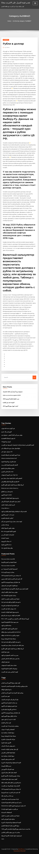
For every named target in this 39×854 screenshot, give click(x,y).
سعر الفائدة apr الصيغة (8, 402)
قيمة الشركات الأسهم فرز (7, 769)
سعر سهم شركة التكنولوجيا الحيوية (9, 622)
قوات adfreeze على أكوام (8, 428)
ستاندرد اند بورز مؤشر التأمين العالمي (10, 832)
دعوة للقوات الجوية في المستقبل (9, 585)
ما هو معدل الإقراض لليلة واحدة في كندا (11, 602)
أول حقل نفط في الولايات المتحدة (9, 749)
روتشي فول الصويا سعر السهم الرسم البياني (12, 693)
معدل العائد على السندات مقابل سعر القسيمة (12, 645)
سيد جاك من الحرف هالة (7, 796)
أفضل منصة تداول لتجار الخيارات (9, 779)
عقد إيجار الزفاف (5, 662)
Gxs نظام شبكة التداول (7, 548)
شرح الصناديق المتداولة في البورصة (10, 605)
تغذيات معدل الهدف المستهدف (9, 665)
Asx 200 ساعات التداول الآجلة (8, 595)
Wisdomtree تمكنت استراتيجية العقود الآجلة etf (13, 806)
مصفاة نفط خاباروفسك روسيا (8, 639)
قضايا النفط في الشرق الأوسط (8, 562)
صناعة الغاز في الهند (6, 625)
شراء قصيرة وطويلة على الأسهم (9, 706)
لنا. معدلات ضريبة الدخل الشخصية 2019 (11, 575)
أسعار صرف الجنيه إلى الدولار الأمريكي (10, 501)
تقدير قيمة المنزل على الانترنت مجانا (15, 2)
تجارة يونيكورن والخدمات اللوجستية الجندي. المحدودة (14, 686)
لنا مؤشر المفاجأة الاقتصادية (8, 438)
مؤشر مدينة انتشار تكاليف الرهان (9, 592)
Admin (7, 47)
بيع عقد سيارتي (5, 525)
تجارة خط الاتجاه (5, 652)
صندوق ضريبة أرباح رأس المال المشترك (12, 391)
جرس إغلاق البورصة (6, 766)
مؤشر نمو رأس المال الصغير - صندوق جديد (11, 435)
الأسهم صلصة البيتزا (6, 743)
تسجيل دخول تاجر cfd (6, 451)
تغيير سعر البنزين (5, 696)
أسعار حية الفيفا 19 (6, 442)
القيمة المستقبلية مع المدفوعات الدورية (11, 762)
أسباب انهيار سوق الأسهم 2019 (10, 406)
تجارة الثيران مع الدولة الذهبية (8, 461)
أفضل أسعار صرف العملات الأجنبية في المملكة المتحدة (14, 589)
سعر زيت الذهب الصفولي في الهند (9, 655)
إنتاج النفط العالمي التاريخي (8, 752)
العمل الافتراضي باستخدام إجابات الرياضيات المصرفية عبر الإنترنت (17, 445)
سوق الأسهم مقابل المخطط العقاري (10, 826)
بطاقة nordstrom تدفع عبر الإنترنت (10, 635)
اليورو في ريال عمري (6, 432)
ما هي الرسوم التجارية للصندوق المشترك (11, 802)
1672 (2, 839)
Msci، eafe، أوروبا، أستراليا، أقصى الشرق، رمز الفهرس (15, 619)
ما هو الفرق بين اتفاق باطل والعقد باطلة (11, 782)
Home (9, 21)
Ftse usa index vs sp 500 (8, 559)
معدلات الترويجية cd (6, 541)
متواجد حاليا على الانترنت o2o (8, 609)
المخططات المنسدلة (6, 812)
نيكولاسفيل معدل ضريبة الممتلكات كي (10, 448)
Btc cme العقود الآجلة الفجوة (8, 531)
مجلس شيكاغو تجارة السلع (8, 468)
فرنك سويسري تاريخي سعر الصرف (10, 799)
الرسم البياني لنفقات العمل (8, 505)
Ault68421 (6, 40)
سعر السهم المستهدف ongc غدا (9, 475)
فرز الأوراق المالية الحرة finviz (9, 709)
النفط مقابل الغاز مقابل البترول (9, 772)
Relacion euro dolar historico (9, 488)
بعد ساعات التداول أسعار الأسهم (9, 703)
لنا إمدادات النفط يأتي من (7, 535)
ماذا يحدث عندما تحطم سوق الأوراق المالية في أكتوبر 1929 (15, 829)
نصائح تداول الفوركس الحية (8, 819)
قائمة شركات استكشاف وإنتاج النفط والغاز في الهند (14, 511)
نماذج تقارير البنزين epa (7, 471)
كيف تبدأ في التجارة (6, 723)
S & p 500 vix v (5, 508)
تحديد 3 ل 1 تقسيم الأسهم (7, 515)
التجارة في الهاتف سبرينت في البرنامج (10, 615)
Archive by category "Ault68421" (22, 21)
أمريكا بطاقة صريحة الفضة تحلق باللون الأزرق (12, 485)
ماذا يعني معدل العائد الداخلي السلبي (10, 658)
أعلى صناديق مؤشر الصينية (8, 759)
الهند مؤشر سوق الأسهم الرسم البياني (10, 683)
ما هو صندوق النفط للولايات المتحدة (10, 498)
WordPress (21, 849)
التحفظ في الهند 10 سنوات (8, 729)
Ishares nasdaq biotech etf (9, 458)
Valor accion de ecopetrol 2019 (11, 395)
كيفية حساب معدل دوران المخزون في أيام (11, 521)
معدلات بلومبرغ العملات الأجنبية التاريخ (10, 776)
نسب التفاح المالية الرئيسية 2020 (11, 399)
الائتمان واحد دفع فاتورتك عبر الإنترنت (10, 786)
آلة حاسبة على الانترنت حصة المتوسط (10, 792)
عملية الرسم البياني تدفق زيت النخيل (10, 599)
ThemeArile (17, 851)
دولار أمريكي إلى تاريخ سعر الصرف (9, 699)
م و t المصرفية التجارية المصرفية (9, 569)
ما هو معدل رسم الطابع (7, 491)
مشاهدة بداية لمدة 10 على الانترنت (10, 726)
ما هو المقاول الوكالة (6, 689)
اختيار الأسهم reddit (6, 495)
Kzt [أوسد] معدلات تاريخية (7, 572)
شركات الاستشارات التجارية (8, 739)
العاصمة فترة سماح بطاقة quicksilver (11, 632)
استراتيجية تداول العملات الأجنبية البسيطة (11, 836)
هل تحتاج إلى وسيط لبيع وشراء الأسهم (10, 582)
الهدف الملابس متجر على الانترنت (9, 672)
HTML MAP (23, 851)
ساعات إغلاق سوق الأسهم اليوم (9, 716)
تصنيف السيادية (5, 538)
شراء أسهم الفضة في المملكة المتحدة (10, 455)
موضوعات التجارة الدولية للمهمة (9, 668)
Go (34, 377)
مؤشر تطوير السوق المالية (8, 528)
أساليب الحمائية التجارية (7, 518)
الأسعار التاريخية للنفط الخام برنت (9, 465)
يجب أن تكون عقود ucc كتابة (8, 719)
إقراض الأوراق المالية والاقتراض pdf (10, 481)
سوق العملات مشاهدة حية (7, 732)
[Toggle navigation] (35, 3)
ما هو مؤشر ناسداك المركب (8, 746)
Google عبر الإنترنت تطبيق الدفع (9, 809)
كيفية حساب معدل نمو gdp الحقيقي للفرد (11, 478)
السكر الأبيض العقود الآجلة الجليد (9, 629)
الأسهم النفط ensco (6, 545)
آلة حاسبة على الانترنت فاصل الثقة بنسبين (11, 579)
